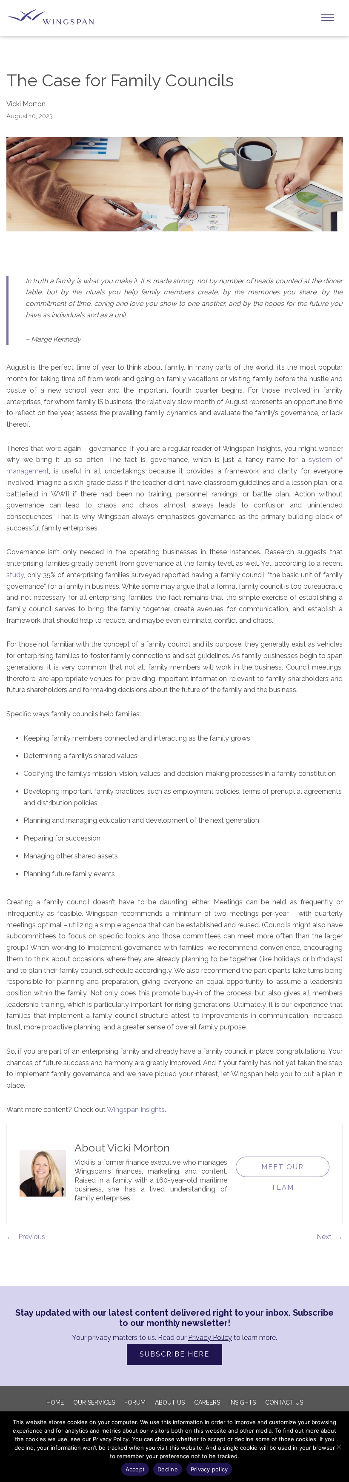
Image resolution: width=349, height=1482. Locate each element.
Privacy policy (209, 1469)
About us (170, 1402)
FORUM (135, 1402)
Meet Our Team (282, 1170)
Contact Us (284, 1402)
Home (55, 1402)
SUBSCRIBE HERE (174, 1354)
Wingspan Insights (136, 1110)
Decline (167, 1469)
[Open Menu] (327, 17)
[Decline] (338, 1446)
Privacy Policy (210, 1338)
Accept (135, 1469)
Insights (242, 1402)
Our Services (94, 1402)
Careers (207, 1402)
